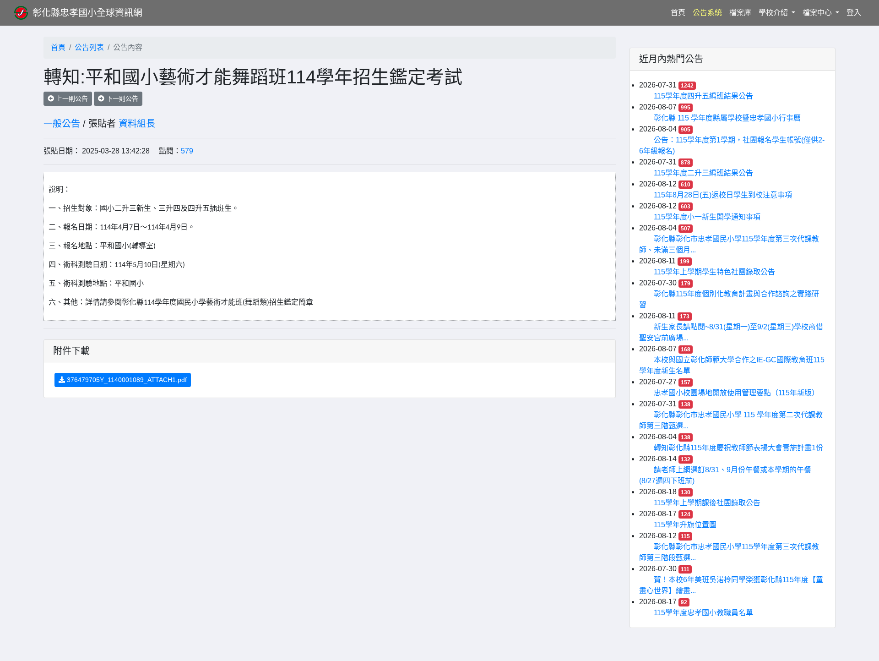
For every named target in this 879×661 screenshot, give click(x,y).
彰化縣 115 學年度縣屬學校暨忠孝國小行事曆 (727, 118)
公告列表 (89, 47)
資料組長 (137, 124)
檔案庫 (740, 12)
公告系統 (707, 12)
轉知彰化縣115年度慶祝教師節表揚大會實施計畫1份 (738, 448)
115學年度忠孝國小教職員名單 (703, 613)
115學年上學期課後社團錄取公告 (707, 503)
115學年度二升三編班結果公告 (703, 173)
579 (187, 151)
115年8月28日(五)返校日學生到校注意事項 (723, 195)
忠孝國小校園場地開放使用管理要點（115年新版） (736, 393)
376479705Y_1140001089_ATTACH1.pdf (126, 379)
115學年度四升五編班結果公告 (703, 96)
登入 (853, 12)
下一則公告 (121, 98)
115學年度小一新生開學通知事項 (707, 217)
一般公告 (61, 124)
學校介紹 (774, 12)
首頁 (680, 12)
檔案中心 (818, 12)
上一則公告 (71, 98)
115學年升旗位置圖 (685, 525)
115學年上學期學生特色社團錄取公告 (714, 272)
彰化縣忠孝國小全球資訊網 (87, 13)
